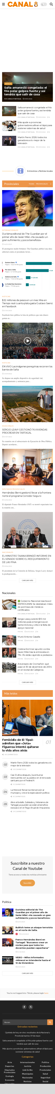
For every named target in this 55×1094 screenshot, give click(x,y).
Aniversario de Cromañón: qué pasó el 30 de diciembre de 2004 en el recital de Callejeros (35, 667)
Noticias (8, 84)
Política (45, 1062)
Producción (45, 1066)
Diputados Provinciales (13, 489)
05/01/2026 (42, 613)
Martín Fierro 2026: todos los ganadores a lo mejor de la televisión (32, 140)
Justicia (27, 1066)
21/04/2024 (25, 934)
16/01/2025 (21, 922)
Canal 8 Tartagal (14, 99)
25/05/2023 (21, 967)
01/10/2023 (21, 952)
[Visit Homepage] (23, 4)
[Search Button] (51, 4)
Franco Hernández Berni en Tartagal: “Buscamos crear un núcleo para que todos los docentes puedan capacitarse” (32, 943)
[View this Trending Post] (17, 934)
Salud (45, 1074)
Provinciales (42, 184)
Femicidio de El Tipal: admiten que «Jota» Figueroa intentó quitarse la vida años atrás (20, 745)
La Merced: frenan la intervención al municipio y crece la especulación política (30, 791)
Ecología (10, 1076)
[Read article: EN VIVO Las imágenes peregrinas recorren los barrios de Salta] (27, 341)
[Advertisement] (27, 40)
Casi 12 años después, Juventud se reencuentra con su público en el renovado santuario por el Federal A (31, 778)
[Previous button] (4, 86)
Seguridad (45, 1077)
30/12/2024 (30, 673)
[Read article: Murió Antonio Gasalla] (9, 640)
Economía (9, 1080)
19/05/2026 (28, 99)
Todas (31, 184)
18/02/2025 (30, 659)
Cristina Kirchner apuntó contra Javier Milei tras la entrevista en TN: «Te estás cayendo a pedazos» (35, 652)
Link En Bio (28, 1070)
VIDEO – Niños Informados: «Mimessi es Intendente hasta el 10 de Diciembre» (33, 960)
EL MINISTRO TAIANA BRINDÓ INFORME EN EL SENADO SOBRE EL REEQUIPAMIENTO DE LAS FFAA (26, 559)
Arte (9, 1062)
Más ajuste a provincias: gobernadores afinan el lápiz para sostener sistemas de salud (35, 125)
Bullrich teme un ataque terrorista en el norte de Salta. (34, 929)
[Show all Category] (51, 183)
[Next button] (51, 86)
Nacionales (7, 552)
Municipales (8, 426)
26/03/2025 (30, 631)
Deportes (9, 1066)
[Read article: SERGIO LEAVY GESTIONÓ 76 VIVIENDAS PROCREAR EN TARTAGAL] (27, 404)
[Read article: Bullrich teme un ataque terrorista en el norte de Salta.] (7, 930)
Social (45, 1081)
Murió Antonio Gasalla (29, 636)
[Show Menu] (3, 4)
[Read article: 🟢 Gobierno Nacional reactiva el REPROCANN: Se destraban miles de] (9, 605)
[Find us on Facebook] (24, 1007)
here (46, 993)
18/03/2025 (30, 640)
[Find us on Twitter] (30, 1007)
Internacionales (10, 230)
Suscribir (28, 883)
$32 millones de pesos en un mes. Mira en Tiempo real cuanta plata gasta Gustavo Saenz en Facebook (27, 303)
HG (22, 631)
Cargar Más (27, 580)
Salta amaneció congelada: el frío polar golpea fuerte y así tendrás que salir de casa (25, 91)
